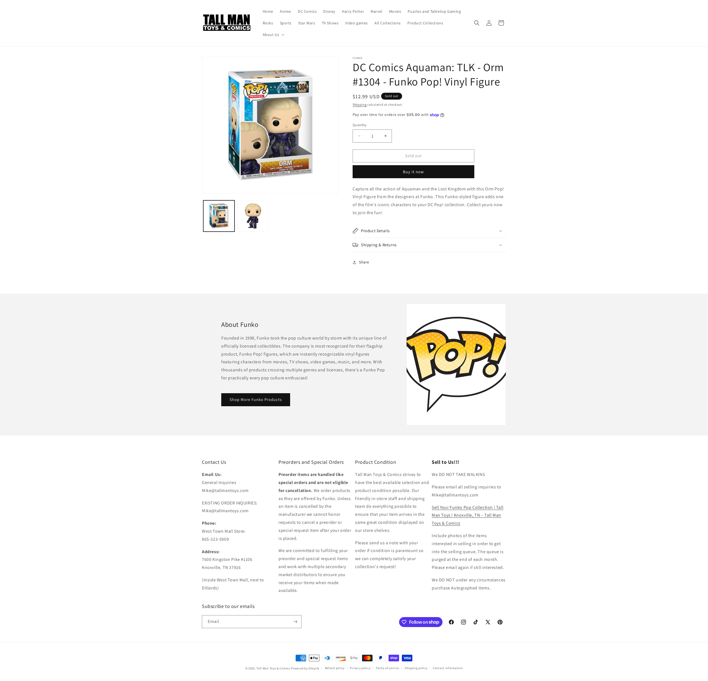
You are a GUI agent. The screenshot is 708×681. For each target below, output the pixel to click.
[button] (273, 34)
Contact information (448, 668)
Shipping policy (416, 668)
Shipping (360, 104)
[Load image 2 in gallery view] (253, 216)
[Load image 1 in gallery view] (219, 216)
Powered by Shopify (305, 668)
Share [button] (364, 262)
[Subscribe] (295, 621)
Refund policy (335, 668)
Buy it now (413, 171)
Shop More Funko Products (256, 399)
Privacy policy (360, 668)
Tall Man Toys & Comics (273, 668)
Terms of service (387, 668)
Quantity (359, 125)
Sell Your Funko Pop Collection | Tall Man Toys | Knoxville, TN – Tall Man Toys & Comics (467, 515)
